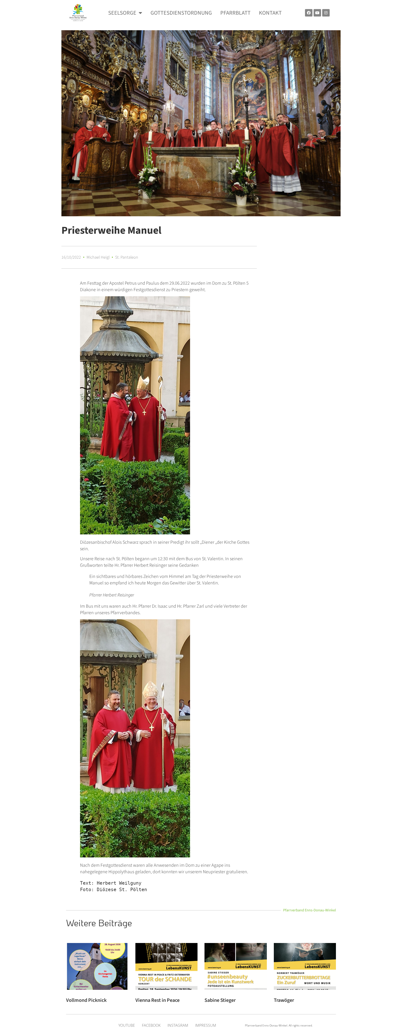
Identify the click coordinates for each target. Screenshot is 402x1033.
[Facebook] (308, 13)
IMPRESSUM (205, 1025)
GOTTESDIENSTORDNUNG (181, 13)
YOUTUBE (126, 1025)
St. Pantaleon (126, 257)
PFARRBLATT (235, 13)
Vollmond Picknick (86, 1000)
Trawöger (284, 1000)
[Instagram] (326, 13)
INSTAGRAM (178, 1025)
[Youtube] (317, 13)
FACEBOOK (151, 1025)
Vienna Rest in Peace (157, 1000)
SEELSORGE (122, 13)
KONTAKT (270, 13)
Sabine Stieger (220, 1000)
